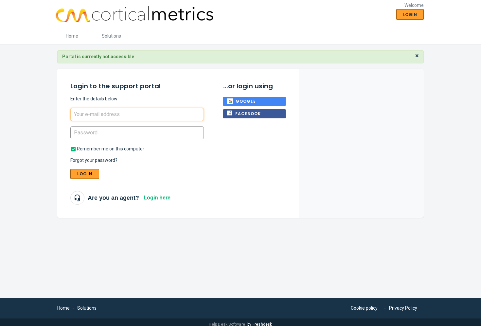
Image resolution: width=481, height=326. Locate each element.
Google (246, 101)
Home (72, 36)
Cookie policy (364, 308)
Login (84, 174)
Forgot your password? (93, 160)
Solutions (111, 36)
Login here (157, 197)
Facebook (248, 113)
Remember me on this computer (110, 148)
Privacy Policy (403, 308)
